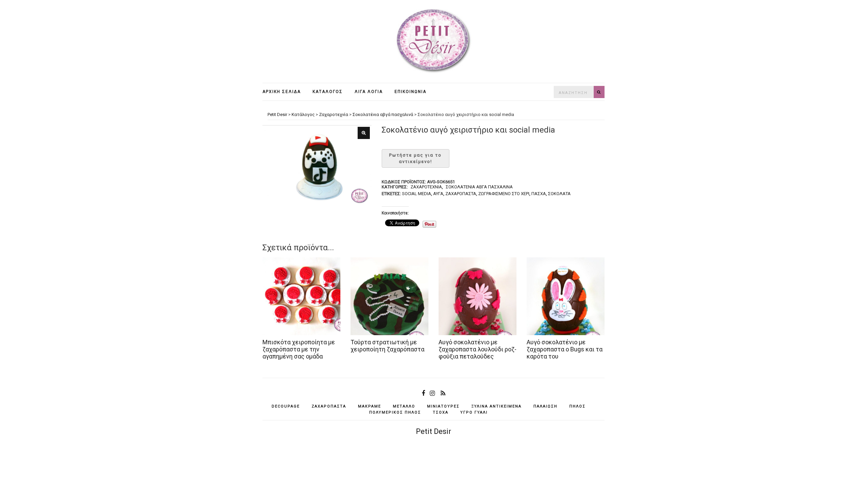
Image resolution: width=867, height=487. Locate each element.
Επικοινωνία (410, 91)
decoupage (286, 406)
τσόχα (440, 412)
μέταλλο (404, 406)
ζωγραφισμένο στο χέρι (503, 193)
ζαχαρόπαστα (460, 193)
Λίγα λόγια (369, 91)
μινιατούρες (443, 406)
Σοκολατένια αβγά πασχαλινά (479, 186)
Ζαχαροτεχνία (426, 186)
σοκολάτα (559, 193)
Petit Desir (433, 431)
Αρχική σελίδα (281, 91)
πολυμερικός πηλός (395, 412)
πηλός (577, 406)
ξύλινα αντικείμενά (496, 406)
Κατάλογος (328, 91)
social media (416, 193)
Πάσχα (538, 193)
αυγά (438, 193)
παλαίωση (545, 406)
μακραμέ (369, 406)
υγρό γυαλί (474, 412)
